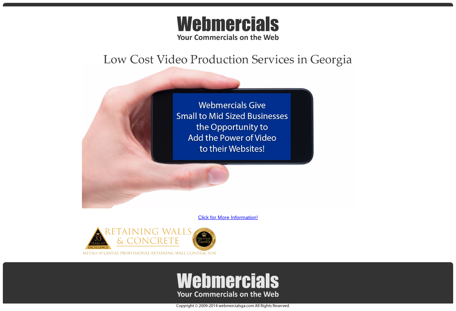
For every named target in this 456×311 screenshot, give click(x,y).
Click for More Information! (228, 217)
